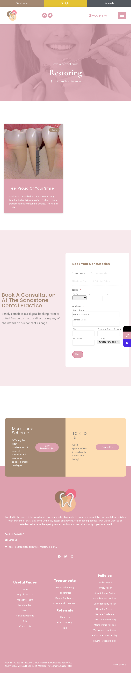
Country (101, 338)
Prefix (75, 294)
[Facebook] (44, 15)
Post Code (77, 339)
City (74, 329)
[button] (122, 15)
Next (77, 354)
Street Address (79, 310)
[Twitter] (50, 15)
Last (107, 295)
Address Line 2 (79, 320)
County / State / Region (109, 329)
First (91, 295)
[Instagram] (72, 556)
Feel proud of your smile (31, 188)
